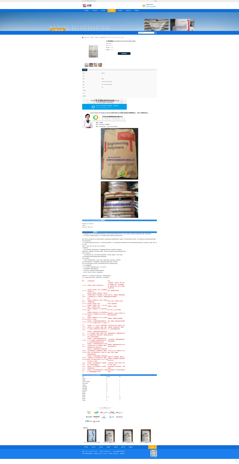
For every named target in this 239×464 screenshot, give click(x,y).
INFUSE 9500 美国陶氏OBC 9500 (127, 442)
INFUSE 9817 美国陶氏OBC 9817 (146, 442)
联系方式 (128, 10)
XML (106, 453)
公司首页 (86, 10)
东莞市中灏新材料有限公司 (87, 453)
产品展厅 (112, 10)
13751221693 (151, 7)
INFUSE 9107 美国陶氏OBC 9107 (109, 442)
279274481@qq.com (106, 451)
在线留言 (137, 10)
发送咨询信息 (124, 53)
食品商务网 (122, 453)
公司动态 (103, 10)
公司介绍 (95, 10)
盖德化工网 (115, 453)
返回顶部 (152, 447)
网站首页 (92, 37)
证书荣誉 (120, 10)
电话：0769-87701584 (93, 451)
